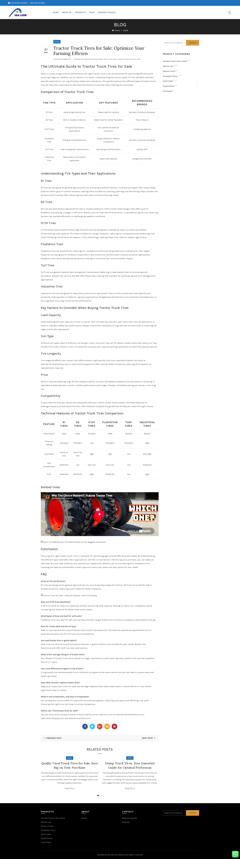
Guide (125, 30)
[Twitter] (92, 726)
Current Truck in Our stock (175, 61)
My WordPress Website (114, 855)
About (84, 818)
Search (192, 42)
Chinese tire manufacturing (85, 59)
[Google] (99, 726)
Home (55, 12)
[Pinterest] (114, 726)
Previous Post (54, 738)
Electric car (168, 66)
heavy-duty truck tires (107, 59)
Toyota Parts (168, 86)
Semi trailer (168, 81)
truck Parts (46, 842)
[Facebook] (85, 726)
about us (67, 12)
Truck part (167, 91)
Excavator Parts (170, 76)
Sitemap (126, 822)
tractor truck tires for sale (129, 59)
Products (80, 12)
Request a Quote (107, 12)
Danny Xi (67, 59)
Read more (70, 788)
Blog (92, 12)
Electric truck (169, 71)
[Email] (107, 726)
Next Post (147, 738)
